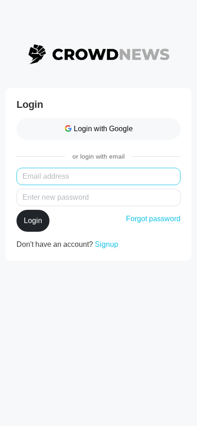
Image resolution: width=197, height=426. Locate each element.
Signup (106, 244)
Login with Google (103, 129)
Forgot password (153, 219)
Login (33, 220)
